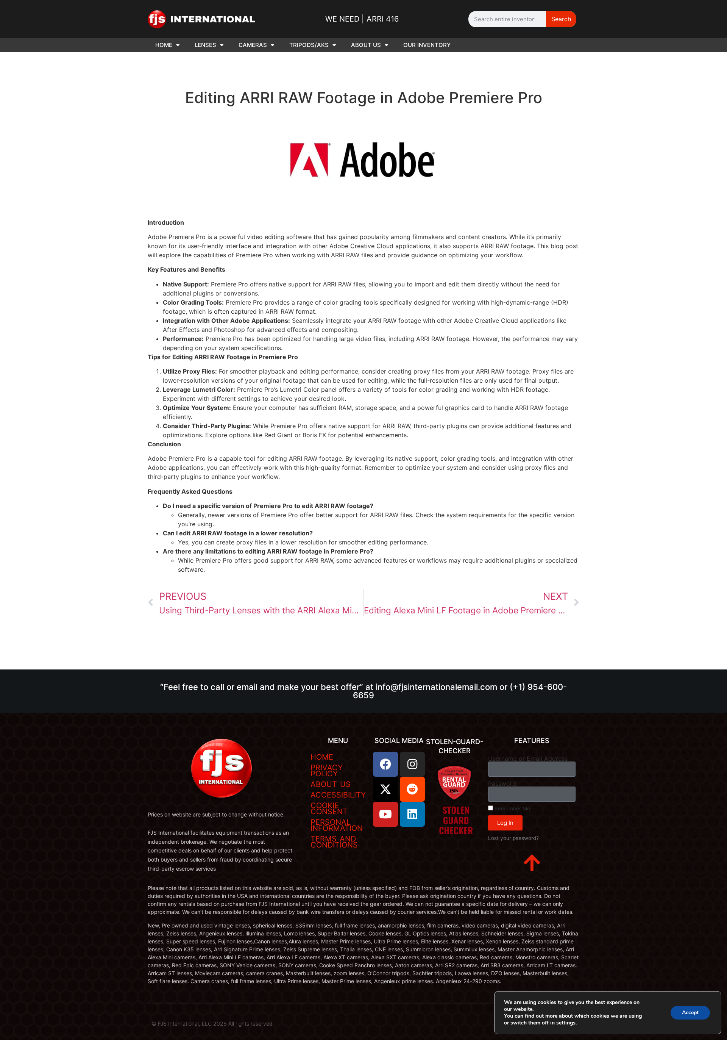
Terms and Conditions (334, 841)
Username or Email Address (528, 758)
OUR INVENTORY (427, 44)
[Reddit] (412, 789)
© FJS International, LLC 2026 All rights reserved (212, 1023)
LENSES (205, 44)
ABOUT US (366, 44)
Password (502, 783)
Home (321, 757)
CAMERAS (253, 44)
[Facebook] (385, 764)
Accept (690, 1012)
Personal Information (336, 825)
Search (561, 19)
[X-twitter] (385, 789)
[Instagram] (412, 764)
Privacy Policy (326, 770)
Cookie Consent (329, 808)
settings (566, 1023)
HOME (163, 44)
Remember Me (511, 808)
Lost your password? (513, 838)
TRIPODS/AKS (309, 44)
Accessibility (338, 794)
